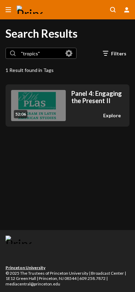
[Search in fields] (69, 53)
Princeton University (25, 267)
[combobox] (41, 53)
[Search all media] (112, 9)
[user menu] (126, 9)
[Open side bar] (8, 9)
